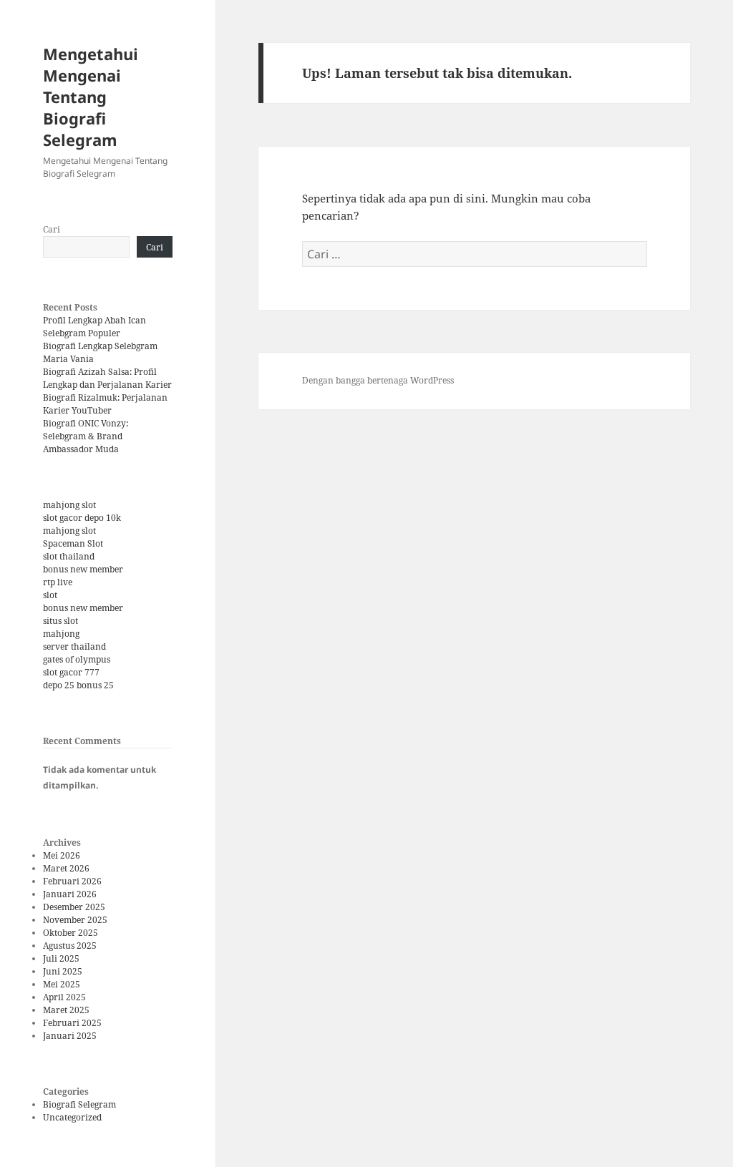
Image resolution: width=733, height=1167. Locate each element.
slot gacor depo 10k (82, 518)
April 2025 (64, 997)
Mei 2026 (61, 855)
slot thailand (68, 556)
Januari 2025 (70, 1036)
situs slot (60, 621)
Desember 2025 (74, 907)
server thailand (74, 646)
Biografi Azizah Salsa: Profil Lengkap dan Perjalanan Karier (107, 378)
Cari (51, 229)
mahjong (61, 634)
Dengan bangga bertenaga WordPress (378, 380)
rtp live (57, 582)
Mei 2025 (61, 984)
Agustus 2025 (70, 945)
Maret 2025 (66, 1010)
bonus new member (83, 569)
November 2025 (75, 920)
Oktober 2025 (70, 933)
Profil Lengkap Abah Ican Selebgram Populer (94, 326)
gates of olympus (76, 659)
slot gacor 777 (71, 672)
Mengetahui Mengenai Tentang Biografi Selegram (90, 96)
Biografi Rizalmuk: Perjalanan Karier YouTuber (105, 403)
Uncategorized (72, 1117)
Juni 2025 (62, 971)
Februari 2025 (72, 1023)
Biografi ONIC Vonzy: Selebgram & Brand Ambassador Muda (85, 436)
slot (50, 595)
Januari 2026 (70, 894)
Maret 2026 (66, 868)
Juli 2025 (61, 958)
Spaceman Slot (73, 543)
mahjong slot (69, 505)
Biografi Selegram (79, 1104)
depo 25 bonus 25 (78, 685)
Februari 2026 (72, 881)
